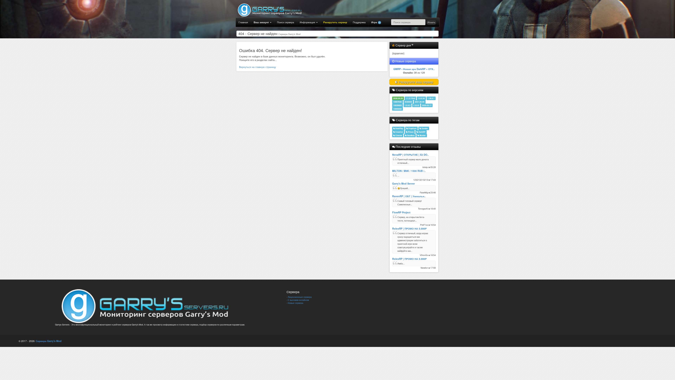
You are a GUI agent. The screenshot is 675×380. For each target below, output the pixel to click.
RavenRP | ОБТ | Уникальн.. (409, 196)
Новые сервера (295, 302)
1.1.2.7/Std (410, 98)
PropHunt (412, 128)
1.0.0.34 (421, 98)
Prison (410, 132)
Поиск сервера (285, 22)
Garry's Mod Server (403, 183)
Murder (422, 135)
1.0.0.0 (416, 105)
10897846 (397, 101)
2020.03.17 (427, 105)
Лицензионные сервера (299, 296)
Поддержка (359, 22)
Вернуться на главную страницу (257, 67)
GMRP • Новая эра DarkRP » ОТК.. (414, 69)
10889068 (397, 108)
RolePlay (399, 128)
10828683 (397, 105)
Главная (243, 22)
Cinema (398, 135)
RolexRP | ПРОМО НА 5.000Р (409, 228)
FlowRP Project (401, 212)
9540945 (408, 101)
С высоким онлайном (298, 299)
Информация (308, 22)
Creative (399, 132)
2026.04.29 (398, 98)
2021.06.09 (419, 101)
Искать (431, 22)
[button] (376, 22)
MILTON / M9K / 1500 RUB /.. (409, 171)
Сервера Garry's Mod (49, 341)
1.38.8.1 (431, 98)
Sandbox (411, 135)
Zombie (424, 128)
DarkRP (421, 132)
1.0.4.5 (407, 105)
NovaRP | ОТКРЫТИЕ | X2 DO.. (410, 154)
